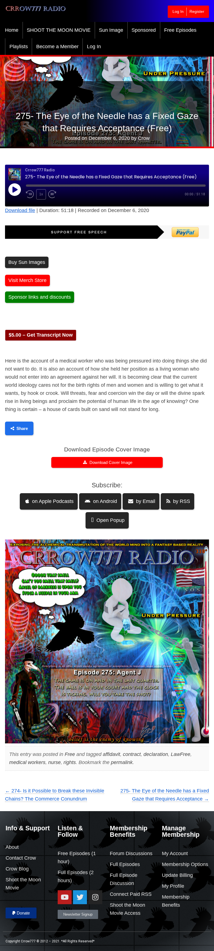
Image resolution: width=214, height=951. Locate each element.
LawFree (180, 754)
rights (70, 762)
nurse (54, 762)
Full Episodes (73, 872)
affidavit (111, 754)
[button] (21, 913)
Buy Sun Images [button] (26, 262)
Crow (144, 138)
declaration (156, 754)
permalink (122, 762)
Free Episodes (180, 30)
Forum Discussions (131, 853)
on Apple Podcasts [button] (52, 501)
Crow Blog (17, 869)
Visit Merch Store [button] (27, 280)
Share (22, 428)
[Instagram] (95, 897)
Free (70, 754)
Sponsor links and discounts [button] (39, 297)
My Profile (173, 886)
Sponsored (144, 30)
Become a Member (57, 46)
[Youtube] (65, 897)
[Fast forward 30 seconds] (56, 194)
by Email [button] (145, 501)
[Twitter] (80, 897)
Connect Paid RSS (131, 894)
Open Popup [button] (110, 520)
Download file (20, 210)
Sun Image (111, 30)
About (12, 847)
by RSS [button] (181, 501)
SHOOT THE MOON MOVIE (59, 30)
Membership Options (185, 864)
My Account (175, 853)
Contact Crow (21, 858)
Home (11, 30)
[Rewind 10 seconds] (30, 194)
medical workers (27, 762)
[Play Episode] (14, 189)
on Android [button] (104, 501)
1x (41, 194)
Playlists (18, 46)
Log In (178, 11)
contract (132, 754)
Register (196, 11)
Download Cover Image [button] (110, 462)
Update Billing (177, 875)
